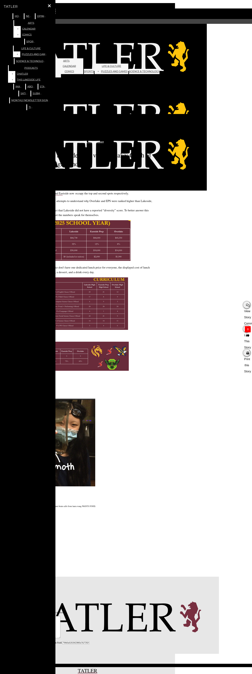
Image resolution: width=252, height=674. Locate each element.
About (31, 86)
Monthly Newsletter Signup (31, 100)
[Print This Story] (247, 353)
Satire (25, 93)
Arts (66, 60)
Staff (43, 86)
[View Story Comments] (247, 305)
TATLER (11, 6)
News (30, 16)
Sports (89, 71)
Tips (31, 107)
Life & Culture (111, 66)
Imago (19, 86)
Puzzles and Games (114, 71)
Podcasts (31, 68)
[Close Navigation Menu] (49, 6)
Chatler (22, 73)
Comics (69, 71)
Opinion (42, 16)
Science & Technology (144, 71)
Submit (37, 93)
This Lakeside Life (29, 79)
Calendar (69, 66)
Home (18, 16)
